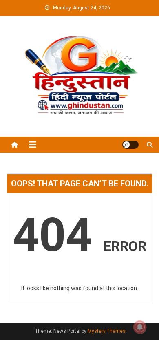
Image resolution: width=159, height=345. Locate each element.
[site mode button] (130, 145)
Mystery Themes (107, 331)
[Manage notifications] (139, 327)
